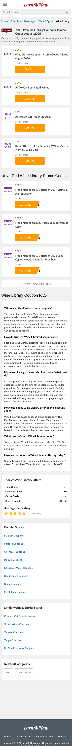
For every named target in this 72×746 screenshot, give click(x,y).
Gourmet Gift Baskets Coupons (20, 616)
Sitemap (61, 736)
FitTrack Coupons (13, 543)
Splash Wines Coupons (16, 624)
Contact (50, 736)
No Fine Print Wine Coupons (19, 648)
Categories (20, 736)
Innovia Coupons (13, 559)
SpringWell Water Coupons (18, 567)
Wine (8, 672)
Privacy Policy (36, 736)
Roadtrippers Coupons (16, 576)
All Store (7, 736)
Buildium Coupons (13, 535)
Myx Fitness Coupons (15, 592)
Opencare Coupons (14, 551)
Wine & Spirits (23, 672)
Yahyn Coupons (12, 640)
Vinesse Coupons (13, 632)
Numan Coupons (13, 584)
